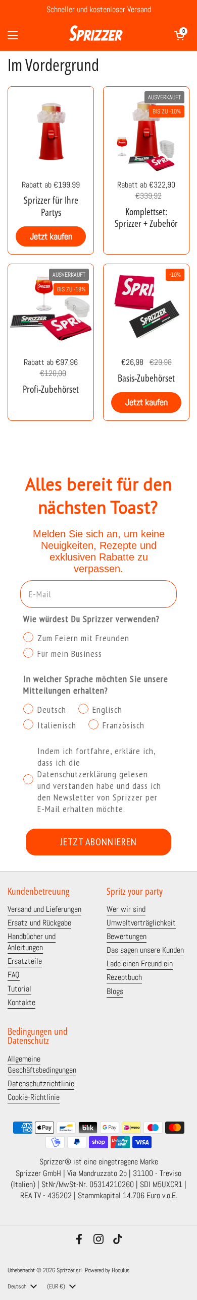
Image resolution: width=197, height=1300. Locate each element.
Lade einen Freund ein (140, 964)
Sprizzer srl (69, 1270)
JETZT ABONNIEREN (98, 841)
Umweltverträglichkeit (141, 923)
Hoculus (121, 1270)
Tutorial (19, 989)
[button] (179, 35)
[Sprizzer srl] (96, 35)
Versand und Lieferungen (44, 909)
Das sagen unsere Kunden (145, 950)
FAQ (14, 975)
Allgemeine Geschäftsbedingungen (42, 1064)
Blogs (115, 991)
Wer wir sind (126, 909)
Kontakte (21, 1003)
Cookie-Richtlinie (34, 1097)
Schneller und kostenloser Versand (98, 10)
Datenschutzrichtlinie (41, 1084)
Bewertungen (126, 937)
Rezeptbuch (124, 977)
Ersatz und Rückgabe (39, 923)
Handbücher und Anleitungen (32, 942)
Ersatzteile (25, 961)
